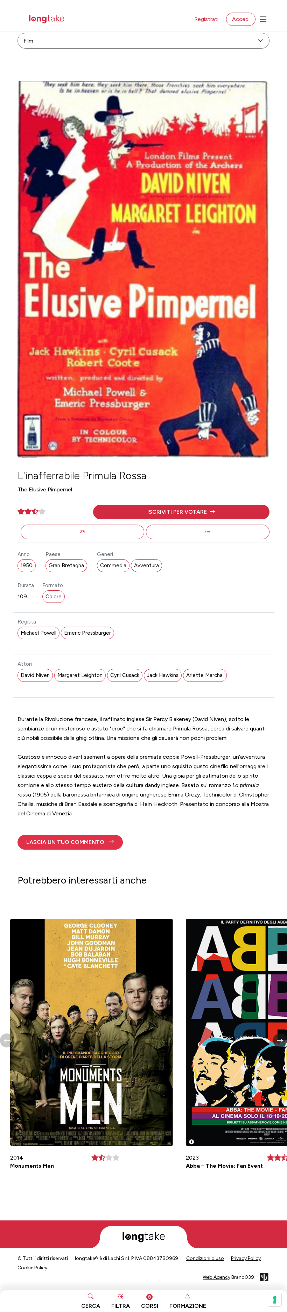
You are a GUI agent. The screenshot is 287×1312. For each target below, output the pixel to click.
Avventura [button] (146, 565)
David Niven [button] (35, 675)
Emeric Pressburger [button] (87, 633)
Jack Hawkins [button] (162, 675)
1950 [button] (27, 565)
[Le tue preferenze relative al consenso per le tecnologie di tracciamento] (274, 1299)
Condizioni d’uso (205, 1258)
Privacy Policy (246, 1258)
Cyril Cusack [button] (124, 675)
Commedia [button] (113, 565)
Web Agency (216, 1277)
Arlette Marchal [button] (205, 675)
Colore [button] (54, 596)
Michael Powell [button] (38, 633)
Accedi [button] (241, 19)
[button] (181, 512)
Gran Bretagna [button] (66, 565)
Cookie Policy (32, 1268)
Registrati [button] (206, 19)
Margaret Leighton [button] (80, 675)
